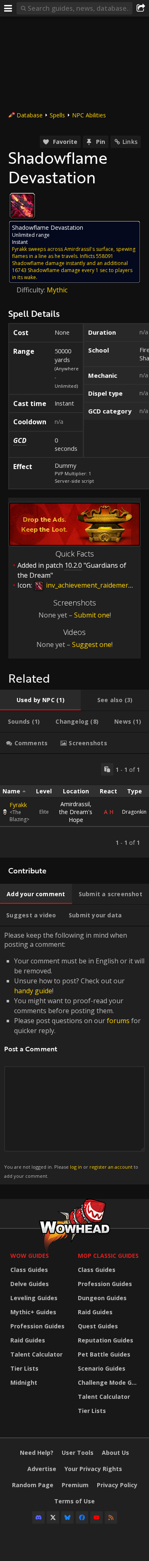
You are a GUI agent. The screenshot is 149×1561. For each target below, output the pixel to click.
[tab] (40, 700)
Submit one (92, 615)
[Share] (140, 8)
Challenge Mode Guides (109, 1382)
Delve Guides (29, 1284)
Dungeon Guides (102, 1298)
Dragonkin (134, 811)
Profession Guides (37, 1326)
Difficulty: (32, 289)
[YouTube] (96, 1517)
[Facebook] (82, 1517)
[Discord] (38, 1517)
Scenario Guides (101, 1368)
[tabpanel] (74, 806)
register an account (110, 1167)
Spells (57, 115)
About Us (115, 1452)
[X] (53, 1517)
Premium (75, 1485)
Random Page (32, 1485)
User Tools (78, 1452)
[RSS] (111, 1517)
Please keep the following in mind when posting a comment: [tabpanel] (74, 1055)
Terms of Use (74, 1501)
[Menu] (8, 8)
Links (130, 142)
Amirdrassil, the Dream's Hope (75, 812)
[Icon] (22, 206)
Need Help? (36, 1452)
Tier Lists (24, 1368)
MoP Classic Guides (108, 1255)
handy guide (33, 990)
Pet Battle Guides (104, 1354)
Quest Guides (98, 1326)
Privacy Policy (117, 1485)
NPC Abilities (89, 115)
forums (118, 1020)
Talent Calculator (36, 1354)
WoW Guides (29, 1255)
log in (76, 1167)
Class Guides (29, 1270)
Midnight (23, 1382)
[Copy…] (107, 769)
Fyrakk (18, 805)
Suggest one (91, 644)
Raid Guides (27, 1340)
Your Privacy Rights (93, 1469)
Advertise (41, 1469)
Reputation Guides (105, 1340)
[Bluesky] (67, 1517)
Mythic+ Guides (33, 1312)
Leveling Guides (34, 1298)
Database (30, 115)
